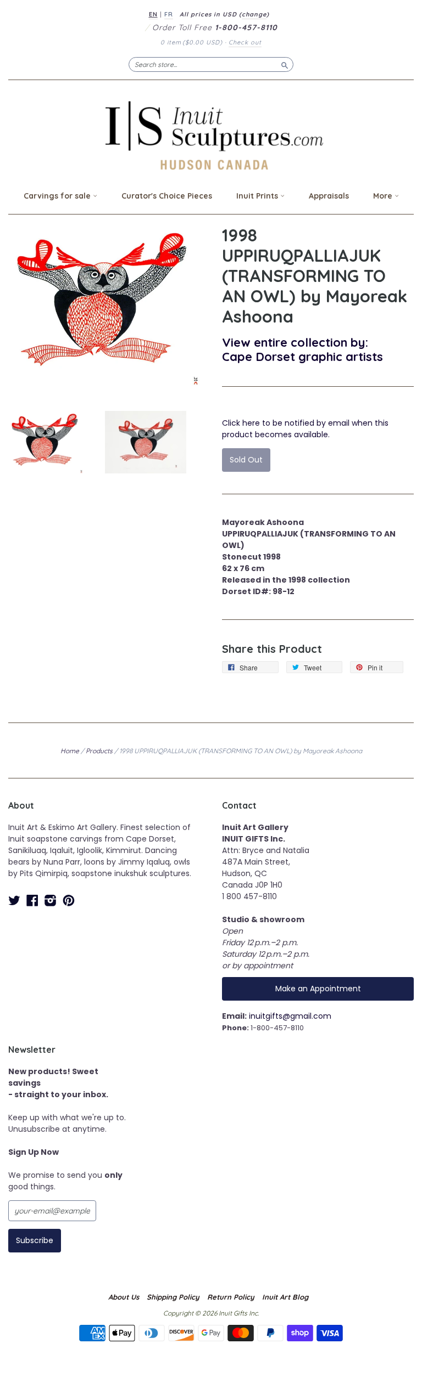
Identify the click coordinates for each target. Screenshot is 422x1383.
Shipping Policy (173, 1297)
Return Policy (230, 1297)
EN (153, 14)
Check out (245, 42)
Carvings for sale (58, 196)
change (254, 14)
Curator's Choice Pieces (166, 196)
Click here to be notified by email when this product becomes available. (305, 428)
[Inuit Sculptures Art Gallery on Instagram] (51, 900)
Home (69, 751)
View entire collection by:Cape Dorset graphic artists (302, 349)
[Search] (284, 64)
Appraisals (329, 196)
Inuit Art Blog (285, 1297)
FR (168, 14)
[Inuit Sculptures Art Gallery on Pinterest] (69, 900)
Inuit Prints (258, 196)
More (384, 196)
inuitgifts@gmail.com (290, 1016)
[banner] (211, 135)
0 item (191, 42)
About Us (123, 1297)
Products (99, 751)
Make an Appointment (318, 988)
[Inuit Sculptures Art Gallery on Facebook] (32, 900)
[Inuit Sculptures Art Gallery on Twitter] (14, 900)
